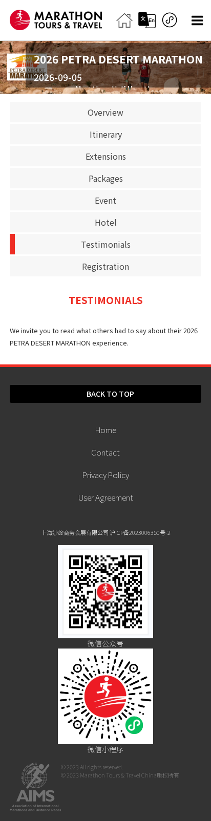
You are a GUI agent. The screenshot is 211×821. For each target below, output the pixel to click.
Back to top (110, 393)
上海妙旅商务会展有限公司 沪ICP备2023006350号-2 (106, 532)
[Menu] (198, 21)
